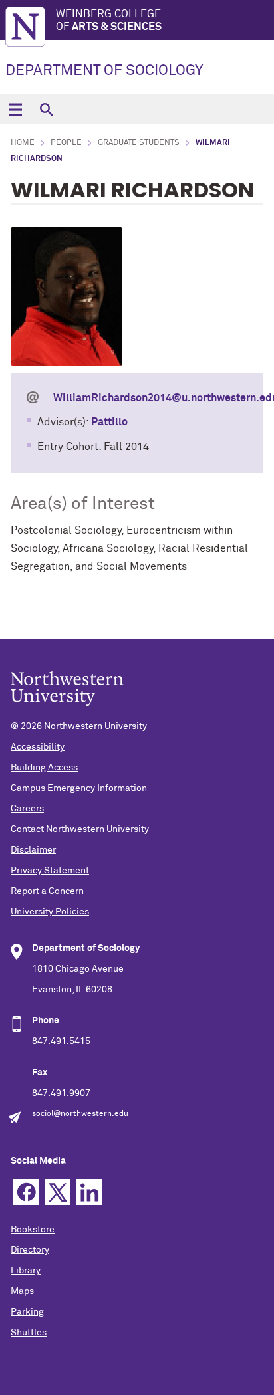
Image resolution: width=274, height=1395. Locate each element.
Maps (22, 1291)
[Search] (46, 109)
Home (23, 143)
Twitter (57, 1192)
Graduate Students (139, 143)
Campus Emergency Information (79, 788)
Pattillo (109, 422)
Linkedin (89, 1192)
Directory (30, 1250)
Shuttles (29, 1332)
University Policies (50, 911)
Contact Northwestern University (80, 829)
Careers (27, 808)
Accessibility (38, 747)
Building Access (44, 767)
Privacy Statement (50, 870)
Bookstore (33, 1229)
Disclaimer (33, 850)
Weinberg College (109, 20)
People (66, 143)
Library (26, 1270)
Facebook (26, 1192)
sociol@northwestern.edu (80, 1114)
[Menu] (15, 109)
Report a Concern (47, 891)
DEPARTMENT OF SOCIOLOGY (104, 71)
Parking (27, 1312)
